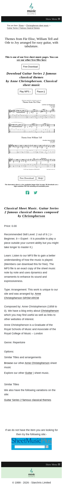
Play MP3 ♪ (25, 91)
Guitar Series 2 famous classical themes (27, 400)
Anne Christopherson (37, 363)
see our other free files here (31, 60)
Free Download (30, 66)
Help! (40, 178)
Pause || (41, 91)
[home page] (31, 8)
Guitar (28, 372)
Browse (8, 363)
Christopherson (33, 216)
